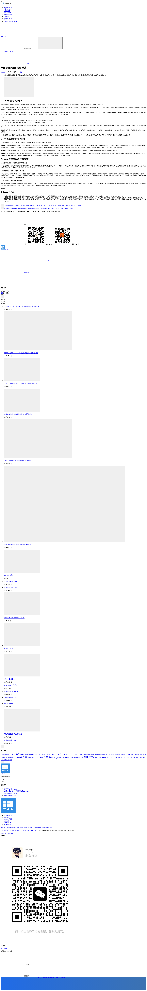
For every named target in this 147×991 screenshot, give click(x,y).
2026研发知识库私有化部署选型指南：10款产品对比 (18, 414)
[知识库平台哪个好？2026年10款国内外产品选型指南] (38, 458)
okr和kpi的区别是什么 (9, 679)
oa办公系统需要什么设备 (10, 581)
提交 (2, 294)
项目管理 (91, 757)
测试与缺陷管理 (8, 18)
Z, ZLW (3, 72)
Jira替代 (18, 754)
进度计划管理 (7, 12)
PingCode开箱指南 (8, 819)
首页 (8, 51)
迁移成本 (39, 757)
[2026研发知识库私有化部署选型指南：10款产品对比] (22, 411)
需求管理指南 (7, 822)
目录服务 (44, 827)
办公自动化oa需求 (8, 575)
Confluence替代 (7, 754)
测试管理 (29, 827)
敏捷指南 (6, 817)
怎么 (125, 754)
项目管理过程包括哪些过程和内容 (13, 734)
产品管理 (14, 827)
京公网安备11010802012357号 (20, 830)
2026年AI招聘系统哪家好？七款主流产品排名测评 (17, 544)
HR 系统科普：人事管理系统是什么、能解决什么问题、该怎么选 (21, 306)
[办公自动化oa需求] (22, 572)
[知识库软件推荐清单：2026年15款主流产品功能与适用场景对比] (38, 350)
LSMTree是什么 (8, 788)
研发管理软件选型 (12, 757)
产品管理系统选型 (87, 754)
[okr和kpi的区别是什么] (22, 676)
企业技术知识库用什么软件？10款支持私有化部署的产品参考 (20, 383)
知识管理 (6, 16)
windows (68, 754)
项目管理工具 (105, 757)
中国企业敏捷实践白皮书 (10, 21)
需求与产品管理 (8, 14)
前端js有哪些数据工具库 (10, 793)
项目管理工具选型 (120, 758)
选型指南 (50, 757)
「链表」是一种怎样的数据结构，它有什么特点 (16, 790)
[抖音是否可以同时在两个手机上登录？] (22, 615)
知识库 (142, 754)
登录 (2, 36)
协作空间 (35, 827)
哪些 (114, 754)
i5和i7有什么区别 (8, 648)
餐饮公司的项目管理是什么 (11, 691)
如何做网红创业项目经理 (10, 740)
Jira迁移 (39, 754)
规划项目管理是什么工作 (10, 703)
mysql (47, 754)
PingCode (57, 754)
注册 (4, 36)
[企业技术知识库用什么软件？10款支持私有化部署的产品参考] (22, 380)
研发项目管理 (7, 9)
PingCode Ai (7, 19)
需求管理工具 (69, 757)
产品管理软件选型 (99, 754)
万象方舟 (49, 827)
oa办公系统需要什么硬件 (10, 587)
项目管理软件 (136, 757)
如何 (120, 754)
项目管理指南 (7, 824)
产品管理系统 (77, 754)
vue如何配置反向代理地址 (11, 685)
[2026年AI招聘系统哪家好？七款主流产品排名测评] (64, 541)
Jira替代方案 (7, 11)
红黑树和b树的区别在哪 (10, 795)
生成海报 (26, 272)
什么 (107, 754)
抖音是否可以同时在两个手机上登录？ (14, 618)
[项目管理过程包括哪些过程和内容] (22, 731)
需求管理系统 (80, 757)
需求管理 (60, 757)
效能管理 (24, 827)
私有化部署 (24, 757)
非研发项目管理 (8, 7)
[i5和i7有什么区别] (22, 645)
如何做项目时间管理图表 (10, 697)
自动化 (40, 827)
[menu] (1, 1)
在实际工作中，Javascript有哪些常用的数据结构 (16, 792)
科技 (21, 72)
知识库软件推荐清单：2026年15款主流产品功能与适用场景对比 (21, 353)
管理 (34, 757)
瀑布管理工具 (133, 754)
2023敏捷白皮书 (8, 815)
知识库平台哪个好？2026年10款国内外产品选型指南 (18, 461)
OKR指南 (6, 821)
